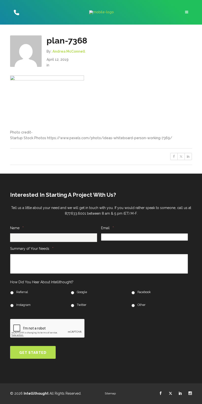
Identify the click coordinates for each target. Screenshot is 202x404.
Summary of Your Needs (31, 248)
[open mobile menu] (187, 12)
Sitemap (110, 393)
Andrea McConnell (68, 51)
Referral (22, 292)
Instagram (23, 305)
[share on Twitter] (181, 156)
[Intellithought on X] (170, 393)
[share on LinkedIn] (188, 156)
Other (141, 305)
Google (82, 292)
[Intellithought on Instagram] (190, 393)
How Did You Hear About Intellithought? (41, 282)
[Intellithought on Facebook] (160, 393)
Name (17, 228)
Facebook (144, 292)
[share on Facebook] (173, 156)
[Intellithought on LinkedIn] (180, 393)
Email (107, 228)
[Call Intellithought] (16, 12)
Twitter (81, 305)
